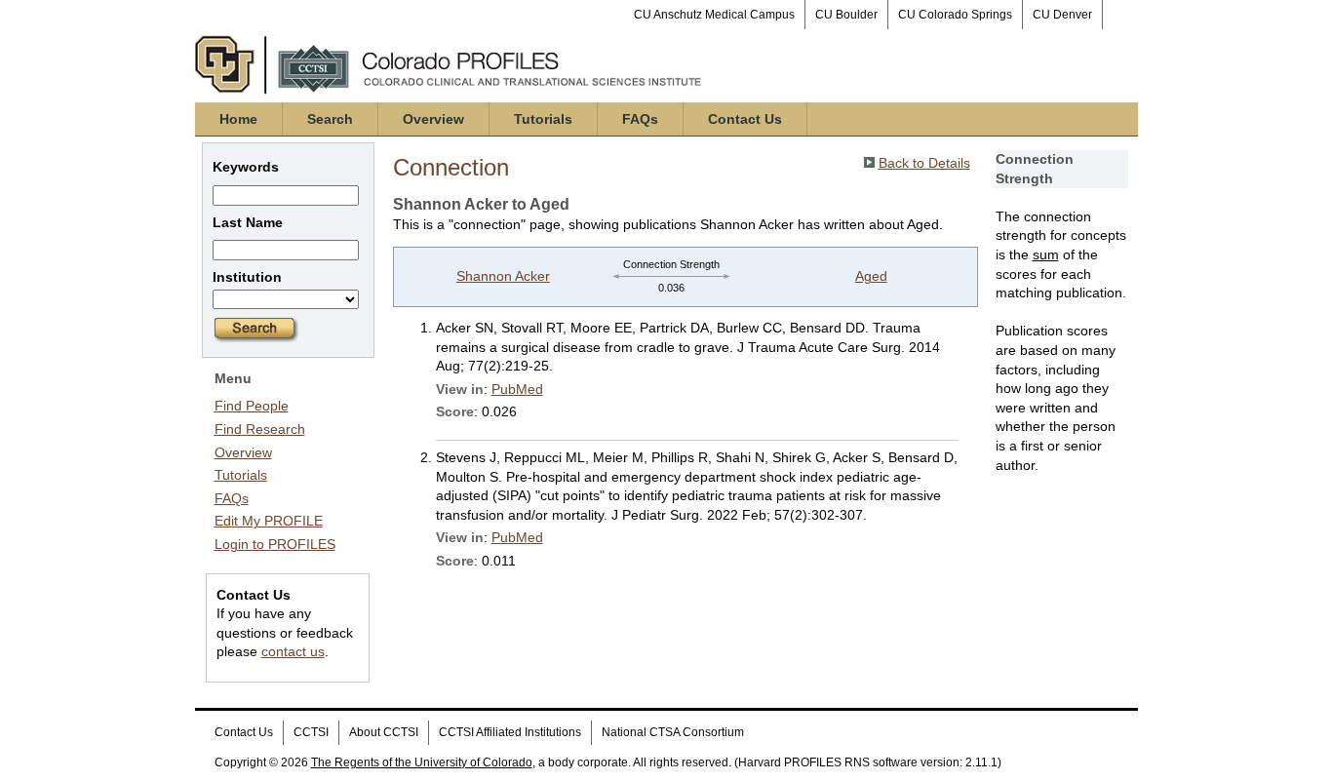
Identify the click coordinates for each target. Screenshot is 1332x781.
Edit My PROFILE (269, 520)
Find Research (260, 429)
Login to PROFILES (275, 544)
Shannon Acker (503, 276)
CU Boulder (846, 14)
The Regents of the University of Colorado (421, 762)
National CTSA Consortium (673, 732)
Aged (871, 276)
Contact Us (745, 119)
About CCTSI (383, 732)
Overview (433, 119)
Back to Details (924, 163)
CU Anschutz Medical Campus (714, 14)
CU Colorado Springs (955, 14)
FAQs (640, 119)
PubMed (517, 389)
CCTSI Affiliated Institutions (510, 732)
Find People (252, 405)
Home (238, 119)
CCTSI (311, 732)
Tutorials (543, 119)
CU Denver (1062, 14)
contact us (293, 651)
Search (330, 119)
